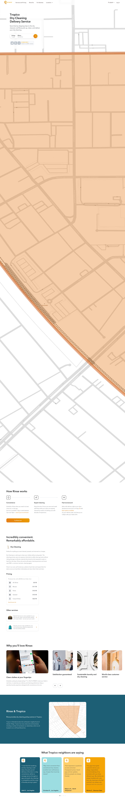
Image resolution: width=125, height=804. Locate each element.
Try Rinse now (18, 520)
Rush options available (68, 510)
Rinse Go (31, 2)
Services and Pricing (21, 2)
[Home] (8, 2)
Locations (48, 2)
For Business (40, 2)
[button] (79, 508)
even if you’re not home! (22, 512)
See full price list (12, 602)
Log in (118, 2)
